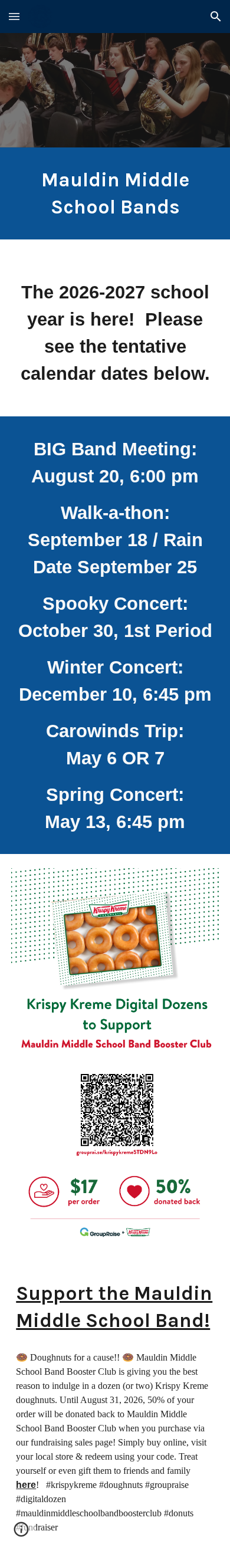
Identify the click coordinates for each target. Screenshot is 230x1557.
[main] (115, 193)
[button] (14, 16)
